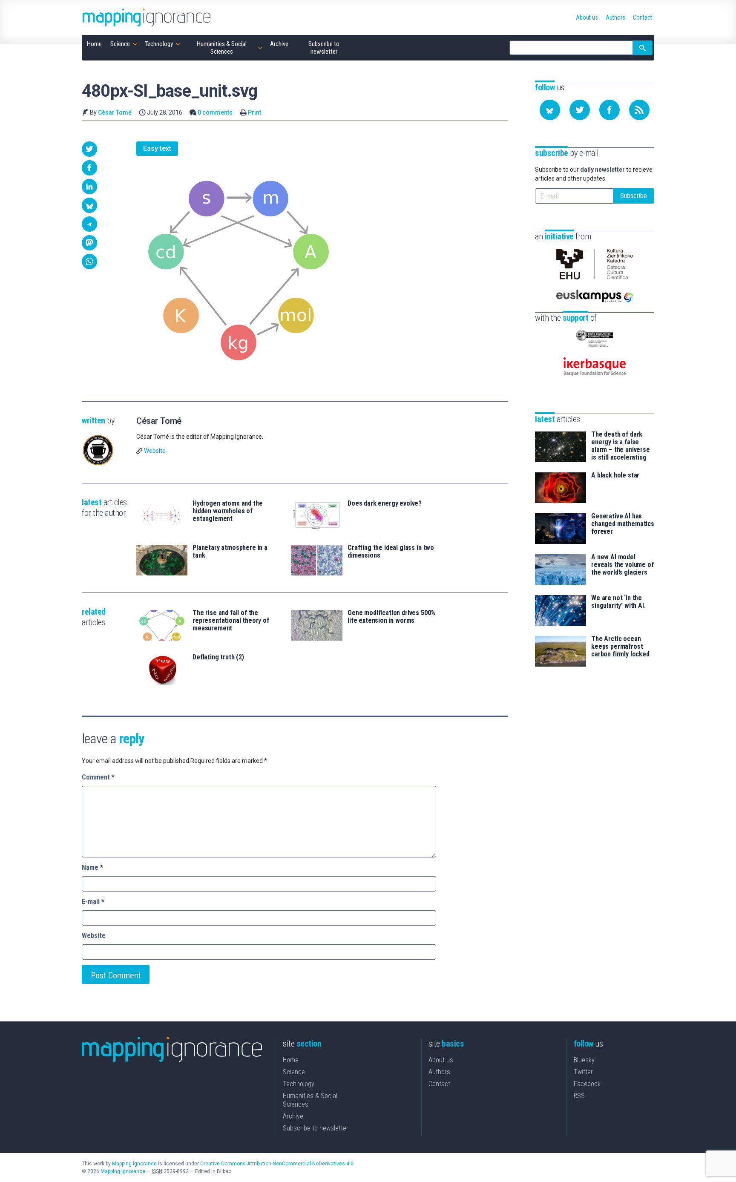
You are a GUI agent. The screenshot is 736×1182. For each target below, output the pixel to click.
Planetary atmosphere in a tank (230, 551)
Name (92, 867)
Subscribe (633, 196)
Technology (298, 1084)
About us (440, 1060)
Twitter (583, 1072)
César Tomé (115, 112)
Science (294, 1072)
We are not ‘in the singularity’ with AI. (618, 602)
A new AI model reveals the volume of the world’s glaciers (622, 564)
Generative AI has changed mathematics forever (622, 523)
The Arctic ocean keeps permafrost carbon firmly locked (620, 646)
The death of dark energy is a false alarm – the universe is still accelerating (620, 446)
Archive (293, 1116)
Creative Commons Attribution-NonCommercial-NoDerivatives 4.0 (277, 1164)
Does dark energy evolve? (385, 503)
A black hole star (615, 475)
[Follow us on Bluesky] (550, 110)
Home (291, 1060)
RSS (579, 1096)
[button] (89, 149)
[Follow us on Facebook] (609, 110)
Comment (98, 777)
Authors (439, 1072)
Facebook (587, 1084)
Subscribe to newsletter (315, 1128)
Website (155, 450)
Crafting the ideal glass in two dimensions (391, 551)
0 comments (215, 112)
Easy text (157, 148)
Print (254, 112)
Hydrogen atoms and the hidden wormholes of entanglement (227, 511)
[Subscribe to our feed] (639, 110)
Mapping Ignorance (134, 1164)
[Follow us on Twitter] (579, 110)
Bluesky (584, 1060)
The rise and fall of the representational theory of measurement (231, 620)
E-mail (93, 901)
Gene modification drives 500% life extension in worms (391, 616)
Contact (439, 1084)
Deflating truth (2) (218, 657)
